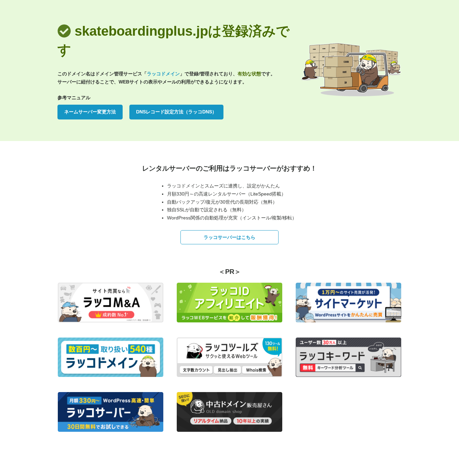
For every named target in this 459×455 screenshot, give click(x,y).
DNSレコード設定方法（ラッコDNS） (176, 111)
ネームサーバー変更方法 (90, 111)
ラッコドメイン (163, 73)
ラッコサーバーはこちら (229, 237)
